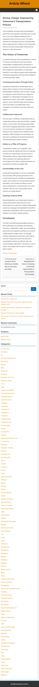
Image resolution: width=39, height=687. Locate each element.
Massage (4, 563)
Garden (3, 489)
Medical (3, 566)
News (3, 576)
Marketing (4, 560)
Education (4, 444)
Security (3, 620)
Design (3, 428)
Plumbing (4, 592)
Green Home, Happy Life (9, 299)
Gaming (3, 486)
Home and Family (6, 505)
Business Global (6, 380)
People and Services (7, 579)
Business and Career (8, 377)
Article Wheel (19, 3)
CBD (2, 387)
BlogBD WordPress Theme (19, 684)
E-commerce (5, 441)
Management (5, 547)
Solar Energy (5, 636)
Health (3, 496)
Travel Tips (4, 665)
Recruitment (5, 604)
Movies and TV (6, 569)
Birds (2, 368)
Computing (4, 406)
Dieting (3, 435)
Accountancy (5, 348)
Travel (3, 662)
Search (3, 286)
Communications (6, 400)
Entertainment (5, 454)
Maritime (3, 556)
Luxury (3, 540)
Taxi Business (5, 646)
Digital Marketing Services (9, 438)
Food (2, 473)
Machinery (4, 544)
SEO (2, 624)
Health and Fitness (7, 499)
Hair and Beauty (6, 492)
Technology (4, 649)
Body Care (4, 371)
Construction (5, 409)
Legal (3, 537)
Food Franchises (6, 476)
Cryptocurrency (6, 419)
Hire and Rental (6, 502)
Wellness (4, 675)
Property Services (6, 598)
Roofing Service (6, 611)
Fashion (3, 464)
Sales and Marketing (7, 617)
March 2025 (5, 336)
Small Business (6, 630)
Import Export (5, 515)
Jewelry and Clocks (7, 528)
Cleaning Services (7, 396)
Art (2, 355)
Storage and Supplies (8, 643)
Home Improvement (7, 508)
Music (3, 572)
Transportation (12, 253)
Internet (3, 524)
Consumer (4, 416)
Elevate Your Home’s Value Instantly (12, 313)
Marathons (4, 553)
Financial (4, 467)
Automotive (4, 361)
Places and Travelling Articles (10, 588)
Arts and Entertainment (8, 358)
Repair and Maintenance (9, 608)
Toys (2, 652)
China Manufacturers (7, 393)
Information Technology (8, 521)
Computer (4, 403)
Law (2, 534)
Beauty (3, 364)
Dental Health (5, 425)
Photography (5, 585)
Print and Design (6, 595)
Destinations (5, 432)
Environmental (5, 457)
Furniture (4, 480)
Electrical (4, 451)
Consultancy (5, 412)
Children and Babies (7, 390)
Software (4, 633)
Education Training (7, 448)
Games (3, 483)
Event (3, 460)
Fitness (3, 470)
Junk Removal (5, 531)
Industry (3, 518)
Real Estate (4, 601)
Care (2, 384)
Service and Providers (8, 627)
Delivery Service (6, 422)
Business (4, 374)
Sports (3, 640)
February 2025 (5, 339)
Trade (3, 656)
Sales (3, 614)
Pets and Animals (6, 582)
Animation (4, 352)
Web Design (5, 672)
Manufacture (5, 550)
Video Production (6, 668)
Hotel (2, 512)
